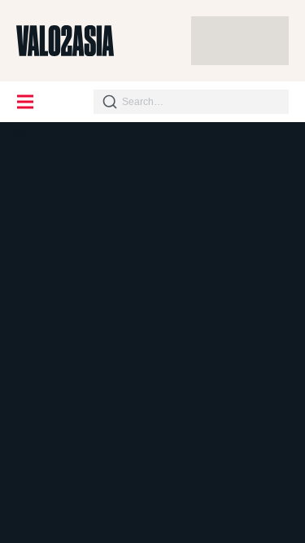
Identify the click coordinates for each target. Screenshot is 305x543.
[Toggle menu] (26, 102)
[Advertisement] (240, 40)
